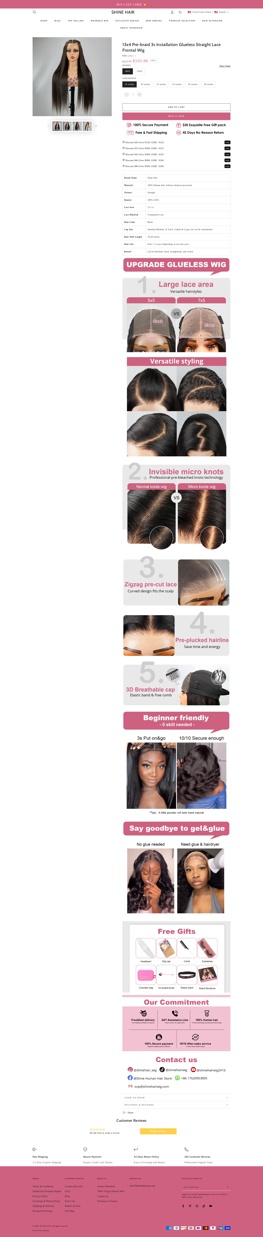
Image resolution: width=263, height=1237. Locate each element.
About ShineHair (106, 1186)
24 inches (177, 84)
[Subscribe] (228, 1187)
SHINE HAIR (45, 1226)
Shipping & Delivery (43, 1206)
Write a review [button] (158, 1131)
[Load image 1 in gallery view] (57, 126)
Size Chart (224, 66)
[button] (34, 12)
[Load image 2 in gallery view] (67, 126)
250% (139, 71)
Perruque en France (107, 1201)
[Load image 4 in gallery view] (87, 126)
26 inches (193, 84)
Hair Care (70, 1201)
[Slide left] (48, 126)
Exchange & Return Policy (47, 1201)
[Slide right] (96, 126)
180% (127, 71)
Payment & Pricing (42, 1211)
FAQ (67, 1191)
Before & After (73, 1206)
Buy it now (176, 116)
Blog (67, 1196)
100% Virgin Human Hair (110, 1191)
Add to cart (176, 107)
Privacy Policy (40, 1196)
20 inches (145, 84)
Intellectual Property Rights (47, 1191)
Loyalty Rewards (74, 1186)
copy (227, 142)
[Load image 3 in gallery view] (77, 126)
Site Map (69, 1211)
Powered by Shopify (41, 1230)
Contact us (102, 1196)
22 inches (161, 84)
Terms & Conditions (43, 1186)
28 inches (208, 84)
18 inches (129, 84)
